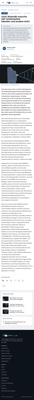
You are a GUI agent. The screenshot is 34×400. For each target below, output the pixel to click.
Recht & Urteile (5, 351)
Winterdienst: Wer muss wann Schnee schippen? (16, 298)
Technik (4, 13)
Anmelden (4, 374)
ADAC (4, 286)
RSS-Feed (3, 372)
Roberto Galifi (11, 47)
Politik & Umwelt (5, 353)
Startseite (3, 10)
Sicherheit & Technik (13, 10)
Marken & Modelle (6, 358)
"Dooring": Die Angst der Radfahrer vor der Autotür (17, 305)
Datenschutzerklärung (7, 383)
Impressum (4, 380)
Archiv (3, 367)
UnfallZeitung (4, 361)
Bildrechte (4, 388)
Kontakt (3, 385)
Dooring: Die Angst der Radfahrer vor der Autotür (17, 311)
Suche (3, 369)
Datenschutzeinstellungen (8, 391)
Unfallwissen (4, 348)
